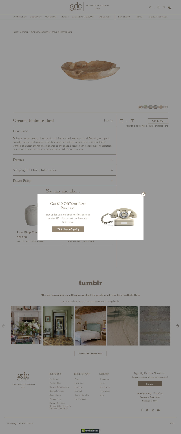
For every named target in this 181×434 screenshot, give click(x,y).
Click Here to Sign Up (68, 230)
